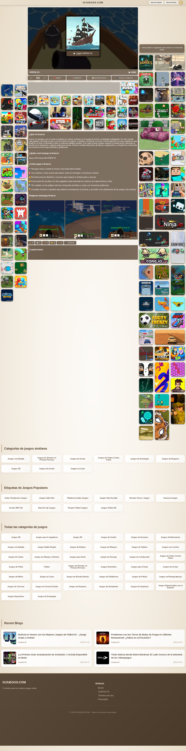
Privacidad (103, 699)
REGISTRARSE (171, 2)
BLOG (101, 688)
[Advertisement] (14, 45)
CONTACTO (103, 692)
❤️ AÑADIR (57, 78)
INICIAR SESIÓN (156, 2)
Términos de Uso (105, 695)
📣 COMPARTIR (76, 78)
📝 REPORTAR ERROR (99, 78)
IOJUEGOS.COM (93, 2)
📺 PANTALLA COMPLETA (125, 78)
